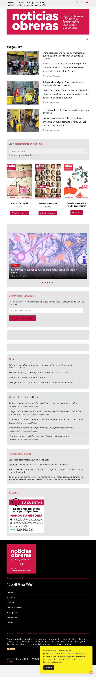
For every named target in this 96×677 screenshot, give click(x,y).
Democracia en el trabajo (56, 372)
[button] (42, 282)
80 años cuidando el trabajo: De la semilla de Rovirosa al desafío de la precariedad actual (42, 366)
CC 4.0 (10, 661)
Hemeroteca (12, 617)
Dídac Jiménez (20, 276)
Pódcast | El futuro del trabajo (25, 397)
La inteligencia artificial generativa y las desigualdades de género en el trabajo (46, 419)
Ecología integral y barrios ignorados (26, 372)
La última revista (14, 5)
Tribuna (15, 265)
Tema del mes (15, 469)
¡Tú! (12, 359)
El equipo (11, 597)
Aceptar (49, 667)
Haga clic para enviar (22, 318)
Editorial (13, 464)
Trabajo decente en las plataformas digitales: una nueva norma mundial (43, 403)
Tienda (26, 5)
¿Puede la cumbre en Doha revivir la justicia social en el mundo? (39, 436)
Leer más (76, 212)
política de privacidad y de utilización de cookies (62, 653)
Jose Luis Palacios (52, 76)
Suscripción (32, 2)
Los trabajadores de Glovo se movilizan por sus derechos (66, 111)
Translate (29, 155)
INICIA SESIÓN (38, 5)
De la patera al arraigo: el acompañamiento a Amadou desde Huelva (41, 382)
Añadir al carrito (19, 213)
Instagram (83, 2)
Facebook (77, 2)
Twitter (80, 2)
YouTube (87, 2)
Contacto (21, 2)
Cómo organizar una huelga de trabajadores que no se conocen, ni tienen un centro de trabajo (64, 55)
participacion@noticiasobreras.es (64, 479)
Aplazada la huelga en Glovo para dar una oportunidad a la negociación (63, 83)
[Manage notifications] (91, 672)
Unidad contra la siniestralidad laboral (27, 377)
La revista (11, 2)
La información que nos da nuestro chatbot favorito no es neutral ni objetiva (44, 271)
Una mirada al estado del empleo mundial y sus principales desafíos (41, 427)
